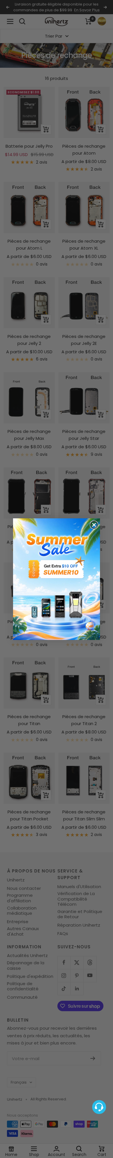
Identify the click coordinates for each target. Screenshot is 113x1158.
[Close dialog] (94, 524)
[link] (56, 579)
